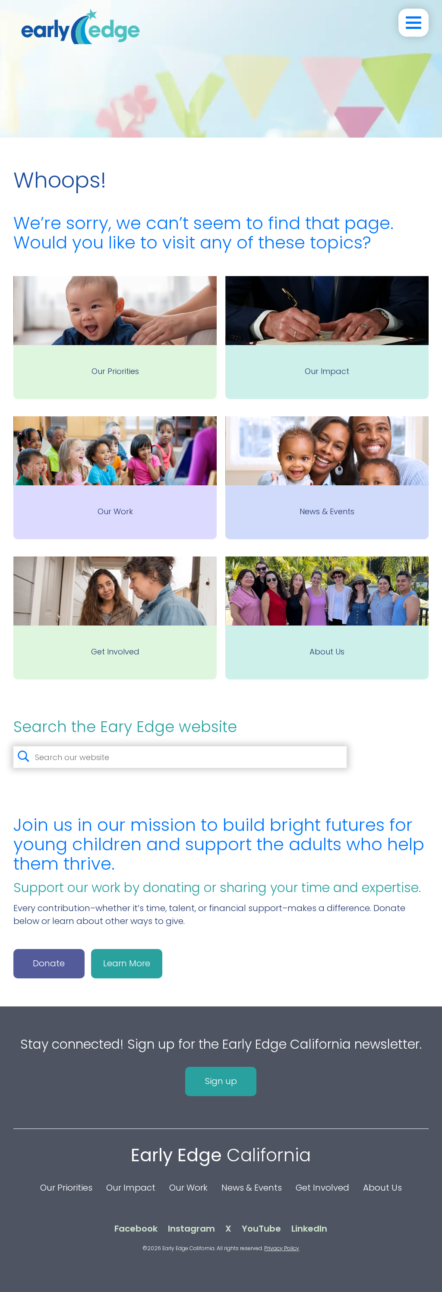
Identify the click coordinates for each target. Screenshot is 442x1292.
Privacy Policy (281, 1248)
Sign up (221, 1081)
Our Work (188, 1188)
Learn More (126, 963)
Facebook (136, 1228)
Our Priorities (66, 1188)
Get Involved (322, 1188)
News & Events (251, 1188)
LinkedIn (309, 1228)
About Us (382, 1188)
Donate (49, 963)
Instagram (191, 1228)
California (221, 1155)
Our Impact (130, 1188)
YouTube (261, 1228)
